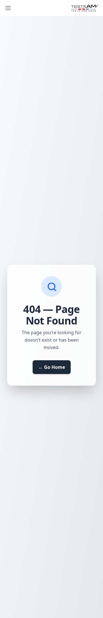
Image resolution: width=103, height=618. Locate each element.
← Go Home (51, 367)
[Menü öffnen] (8, 8)
